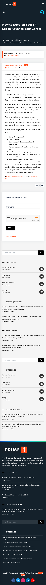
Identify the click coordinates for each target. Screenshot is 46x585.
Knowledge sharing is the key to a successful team (18, 477)
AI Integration (17, 555)
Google (4, 290)
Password (10, 207)
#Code (6, 555)
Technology (6, 275)
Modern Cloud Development (12, 563)
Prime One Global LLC (16, 573)
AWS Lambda (34, 551)
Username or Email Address (16, 197)
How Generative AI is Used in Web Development (18, 559)
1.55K (26, 65)
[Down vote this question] (42, 185)
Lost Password (11, 236)
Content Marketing (8, 283)
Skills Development (22, 40)
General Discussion (8, 267)
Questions (9, 40)
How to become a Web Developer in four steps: (18, 547)
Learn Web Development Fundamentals (16, 543)
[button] (41, 12)
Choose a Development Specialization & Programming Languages (19, 538)
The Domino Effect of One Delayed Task (15, 495)
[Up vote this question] (36, 185)
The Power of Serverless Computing (15, 551)
